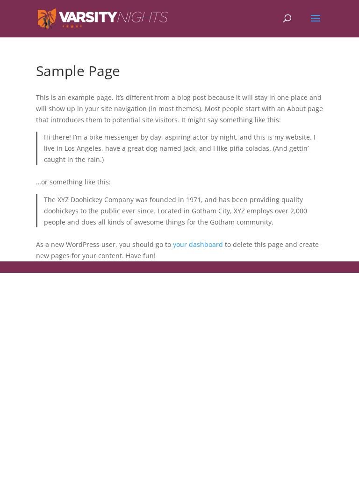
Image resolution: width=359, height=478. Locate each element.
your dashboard (198, 244)
